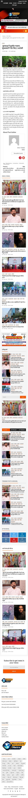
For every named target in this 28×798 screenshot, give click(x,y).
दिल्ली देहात (4, 768)
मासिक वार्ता (4, 731)
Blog (9, 786)
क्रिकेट (10, 761)
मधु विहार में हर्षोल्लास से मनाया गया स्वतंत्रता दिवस (13, 327)
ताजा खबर (3, 43)
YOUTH (3, 298)
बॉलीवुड (3, 774)
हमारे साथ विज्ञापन (5, 692)
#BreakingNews (9, 163)
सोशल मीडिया (14, 779)
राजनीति (17, 774)
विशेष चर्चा (4, 733)
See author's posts (18, 153)
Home (5, 786)
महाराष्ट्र (8, 774)
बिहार (22, 772)
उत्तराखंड (19, 758)
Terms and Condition (8, 788)
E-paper (16, 788)
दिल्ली (14, 765)
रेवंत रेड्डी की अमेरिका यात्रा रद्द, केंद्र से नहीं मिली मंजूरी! (13, 419)
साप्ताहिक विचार (5, 729)
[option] (14, 357)
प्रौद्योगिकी (22, 371)
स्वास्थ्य (24, 3)
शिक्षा (3, 779)
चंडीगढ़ (8, 763)
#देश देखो (14, 3)
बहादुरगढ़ (18, 298)
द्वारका (14, 768)
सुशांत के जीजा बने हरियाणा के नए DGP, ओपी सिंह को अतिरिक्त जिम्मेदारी (8, 169)
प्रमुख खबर (3, 198)
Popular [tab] (14, 429)
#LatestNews (15, 163)
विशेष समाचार (15, 777)
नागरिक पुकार (4, 735)
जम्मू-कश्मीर (23, 763)
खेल (2, 196)
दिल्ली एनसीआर (20, 765)
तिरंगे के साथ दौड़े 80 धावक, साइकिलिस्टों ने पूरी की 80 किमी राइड (17, 385)
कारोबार (24, 758)
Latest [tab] (5, 429)
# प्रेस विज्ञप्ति (5, 3)
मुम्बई (13, 774)
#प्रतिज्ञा (10, 3)
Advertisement (14, 786)
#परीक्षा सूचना (14, 5)
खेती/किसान (16, 761)
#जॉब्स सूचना (19, 3)
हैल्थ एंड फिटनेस (13, 381)
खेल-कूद (5, 196)
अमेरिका (3, 249)
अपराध (9, 758)
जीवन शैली (4, 765)
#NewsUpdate (6, 164)
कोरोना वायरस (4, 761)
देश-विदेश (6, 224)
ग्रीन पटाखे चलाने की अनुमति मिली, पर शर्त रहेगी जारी (20, 169)
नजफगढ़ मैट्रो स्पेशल (15, 196)
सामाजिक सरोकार (5, 736)
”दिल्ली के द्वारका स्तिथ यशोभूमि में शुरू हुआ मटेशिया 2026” (17, 464)
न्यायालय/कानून (17, 224)
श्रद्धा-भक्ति (8, 779)
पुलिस (18, 249)
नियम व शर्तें (4, 690)
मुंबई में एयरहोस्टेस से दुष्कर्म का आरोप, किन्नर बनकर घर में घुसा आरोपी (18, 456)
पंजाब (3, 772)
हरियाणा (23, 298)
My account (21, 788)
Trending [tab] (22, 429)
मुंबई (24, 249)
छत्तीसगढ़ (17, 763)
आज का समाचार (5, 727)
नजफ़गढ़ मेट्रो (12, 224)
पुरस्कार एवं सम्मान (20, 196)
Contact (21, 786)
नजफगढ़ (3, 758)
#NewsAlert (21, 163)
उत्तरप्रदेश (13, 758)
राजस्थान (3, 777)
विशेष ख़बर (21, 777)
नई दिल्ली (11, 196)
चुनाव (13, 763)
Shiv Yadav (5, 51)
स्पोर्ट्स (21, 298)
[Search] (23, 31)
